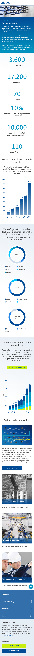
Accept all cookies (14, 646)
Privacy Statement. (7, 635)
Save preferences (14, 651)
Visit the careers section (17, 367)
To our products (12, 468)
